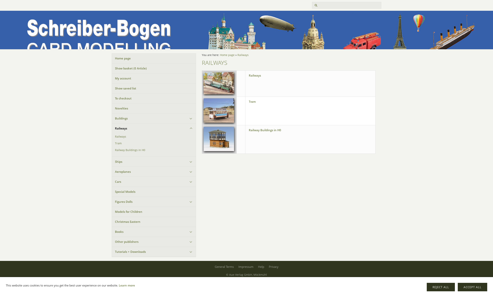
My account (123, 78)
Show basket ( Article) (131, 68)
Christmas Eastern (127, 222)
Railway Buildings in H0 (130, 150)
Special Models (125, 192)
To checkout (123, 98)
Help (261, 267)
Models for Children (128, 212)
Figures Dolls (123, 202)
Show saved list (125, 88)
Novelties (121, 108)
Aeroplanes (123, 172)
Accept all (472, 287)
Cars (118, 182)
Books (119, 232)
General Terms (224, 267)
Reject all (441, 287)
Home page (123, 58)
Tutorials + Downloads (130, 252)
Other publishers (126, 242)
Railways (121, 128)
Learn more (127, 285)
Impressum (245, 267)
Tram (118, 143)
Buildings (121, 118)
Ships (118, 162)
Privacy (273, 267)
